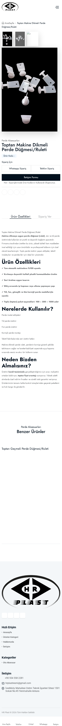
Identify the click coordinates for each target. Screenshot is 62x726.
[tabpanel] (31, 305)
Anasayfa (7, 632)
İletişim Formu (31, 177)
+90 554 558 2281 (14, 678)
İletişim (6, 646)
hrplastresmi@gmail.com (18, 683)
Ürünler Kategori (10, 637)
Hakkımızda (8, 642)
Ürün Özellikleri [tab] (20, 217)
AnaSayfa (9, 23)
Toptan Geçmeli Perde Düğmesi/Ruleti (25, 449)
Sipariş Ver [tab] (44, 217)
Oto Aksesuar (9, 662)
